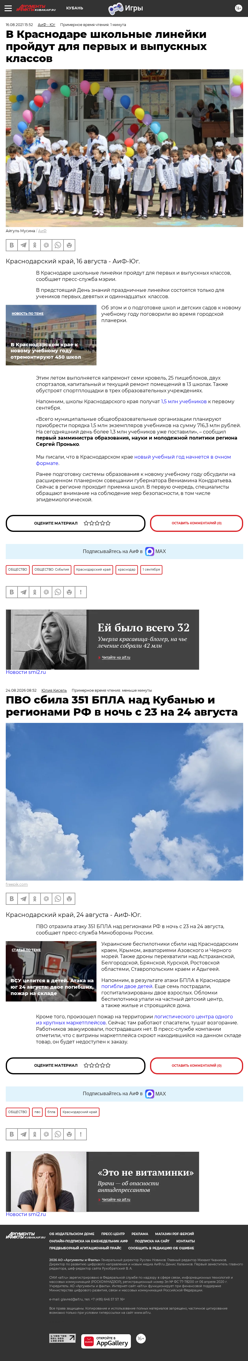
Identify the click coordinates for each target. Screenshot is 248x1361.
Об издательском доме (71, 1234)
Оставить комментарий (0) (197, 523)
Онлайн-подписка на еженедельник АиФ (88, 1241)
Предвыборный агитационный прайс (85, 1248)
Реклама (140, 1234)
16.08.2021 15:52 (19, 24)
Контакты (185, 1241)
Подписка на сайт (152, 1241)
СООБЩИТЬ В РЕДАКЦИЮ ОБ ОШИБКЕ (161, 1248)
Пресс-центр (113, 1234)
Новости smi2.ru (26, 672)
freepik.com (17, 884)
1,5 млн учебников (184, 401)
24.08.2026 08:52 (21, 690)
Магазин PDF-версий (174, 1234)
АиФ (42, 231)
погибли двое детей (126, 986)
